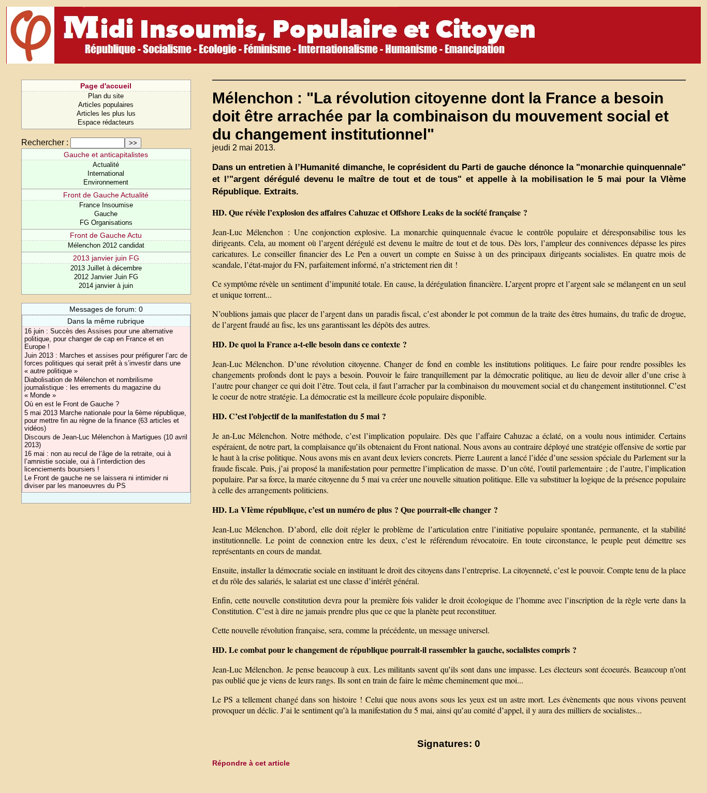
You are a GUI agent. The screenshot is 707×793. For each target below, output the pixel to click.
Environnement (105, 182)
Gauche (105, 214)
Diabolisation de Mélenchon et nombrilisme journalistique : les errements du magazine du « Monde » (92, 387)
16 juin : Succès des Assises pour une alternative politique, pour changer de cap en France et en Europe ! (98, 338)
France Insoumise (106, 205)
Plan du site (106, 96)
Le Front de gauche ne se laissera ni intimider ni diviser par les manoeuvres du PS (96, 482)
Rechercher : (44, 142)
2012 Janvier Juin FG (106, 277)
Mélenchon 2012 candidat (106, 245)
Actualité (106, 165)
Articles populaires (106, 105)
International (105, 173)
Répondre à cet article (251, 763)
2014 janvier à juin (106, 285)
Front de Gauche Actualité (106, 195)
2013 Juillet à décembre (106, 268)
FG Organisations (106, 222)
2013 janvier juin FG (106, 258)
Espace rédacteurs (106, 122)
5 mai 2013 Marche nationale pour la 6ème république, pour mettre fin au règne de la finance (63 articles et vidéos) (105, 420)
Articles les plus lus (106, 113)
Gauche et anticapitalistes (106, 154)
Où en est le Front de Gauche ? (71, 404)
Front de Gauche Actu (106, 235)
